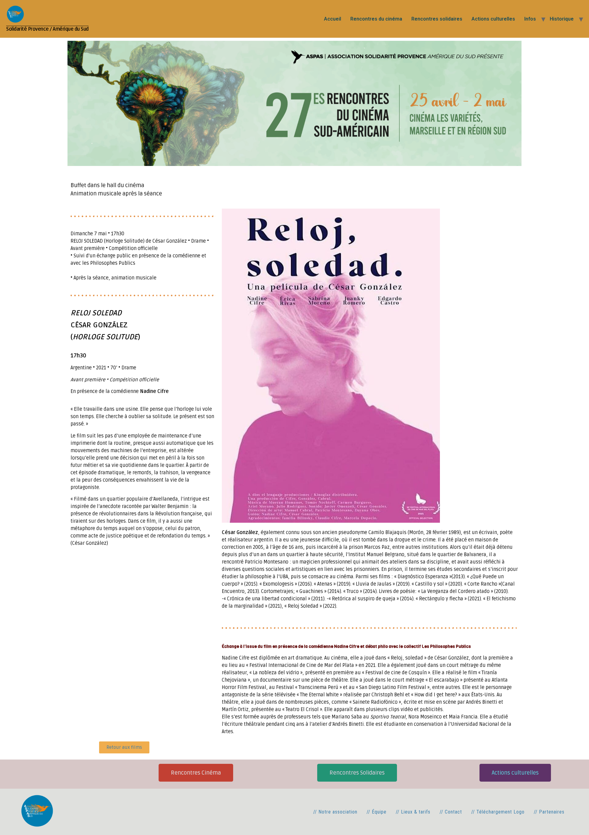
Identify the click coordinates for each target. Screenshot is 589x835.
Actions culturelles (493, 19)
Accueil (332, 19)
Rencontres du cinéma (376, 19)
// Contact (451, 812)
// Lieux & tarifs (413, 812)
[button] (357, 773)
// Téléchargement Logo (498, 812)
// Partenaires (549, 812)
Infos (530, 19)
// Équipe (377, 812)
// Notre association (335, 812)
